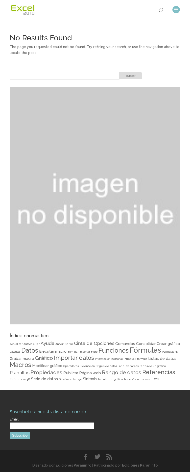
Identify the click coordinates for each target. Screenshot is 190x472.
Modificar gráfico (47, 365)
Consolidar (146, 343)
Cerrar (69, 343)
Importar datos (74, 357)
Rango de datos (121, 372)
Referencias (158, 372)
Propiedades (46, 372)
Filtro (94, 351)
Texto (127, 379)
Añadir (59, 343)
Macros (20, 364)
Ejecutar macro (53, 351)
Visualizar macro (142, 379)
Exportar (84, 351)
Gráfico (44, 358)
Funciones (113, 350)
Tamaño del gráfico (110, 379)
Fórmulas (145, 350)
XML (157, 379)
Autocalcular (32, 343)
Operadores (71, 366)
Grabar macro (22, 358)
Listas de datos (162, 358)
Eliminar (73, 351)
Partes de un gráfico (153, 366)
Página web (90, 372)
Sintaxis (90, 378)
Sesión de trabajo (70, 379)
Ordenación (87, 366)
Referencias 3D (20, 379)
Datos (29, 350)
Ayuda (47, 343)
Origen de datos (106, 366)
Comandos (125, 343)
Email (14, 419)
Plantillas (19, 372)
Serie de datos (44, 378)
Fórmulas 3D (170, 351)
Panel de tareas (128, 366)
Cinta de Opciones (94, 343)
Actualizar (16, 343)
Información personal (109, 358)
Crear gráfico (168, 343)
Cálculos (15, 351)
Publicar (70, 372)
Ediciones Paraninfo (73, 465)
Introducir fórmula (135, 358)
